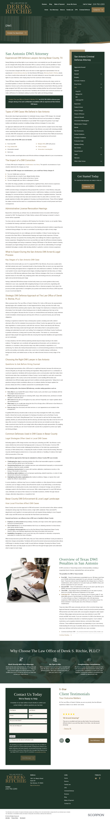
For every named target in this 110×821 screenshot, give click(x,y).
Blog (50, 4)
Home (66, 778)
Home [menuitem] (46, 10)
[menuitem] (88, 67)
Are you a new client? (15, 720)
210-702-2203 (98, 4)
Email (30, 715)
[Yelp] (103, 778)
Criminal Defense (69, 791)
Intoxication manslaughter (45, 149)
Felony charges (42, 146)
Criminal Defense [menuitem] (84, 10)
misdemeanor (29, 164)
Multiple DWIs (41, 144)
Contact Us (67, 803)
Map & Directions (35, 785)
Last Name (32, 710)
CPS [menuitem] (76, 10)
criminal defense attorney (20, 73)
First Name (13, 710)
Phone (11, 715)
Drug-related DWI (12, 146)
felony (38, 164)
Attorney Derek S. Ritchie (51, 73)
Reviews (44, 4)
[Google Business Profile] (96, 778)
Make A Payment (59, 4)
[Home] (19, 8)
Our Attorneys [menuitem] (54, 10)
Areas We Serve (72, 4)
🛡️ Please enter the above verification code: (22, 740)
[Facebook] (100, 778)
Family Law (67, 784)
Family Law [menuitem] (70, 10)
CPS (65, 787)
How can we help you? (16, 725)
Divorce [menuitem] (62, 10)
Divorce (66, 781)
